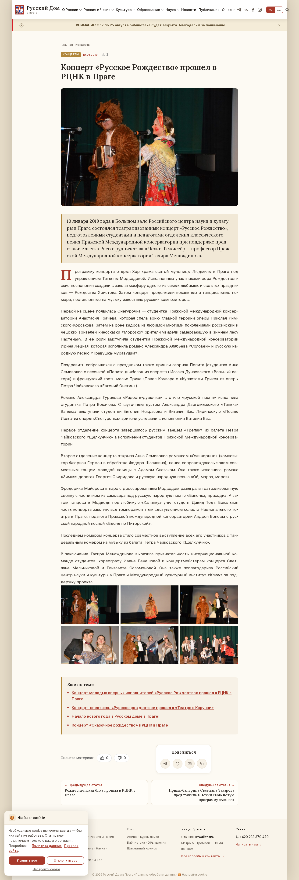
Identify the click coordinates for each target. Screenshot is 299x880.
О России (70, 10)
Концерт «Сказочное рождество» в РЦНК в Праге (120, 725)
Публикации (209, 10)
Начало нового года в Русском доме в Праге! (115, 716)
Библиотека (136, 842)
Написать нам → (248, 844)
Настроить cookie (46, 869)
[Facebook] (253, 9)
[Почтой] (190, 764)
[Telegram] (239, 9)
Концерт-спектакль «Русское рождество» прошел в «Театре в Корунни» (143, 707)
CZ (279, 9)
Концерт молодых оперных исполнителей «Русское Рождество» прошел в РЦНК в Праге (151, 695)
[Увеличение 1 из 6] (112, 591)
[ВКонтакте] (246, 9)
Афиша (132, 836)
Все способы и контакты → (202, 856)
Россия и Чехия (97, 10)
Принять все (27, 860)
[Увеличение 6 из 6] (232, 632)
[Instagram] (259, 9)
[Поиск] (287, 9)
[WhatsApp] (177, 764)
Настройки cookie (192, 874)
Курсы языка (149, 836)
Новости (188, 10)
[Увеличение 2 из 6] (172, 591)
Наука (170, 10)
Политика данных (47, 846)
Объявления (157, 842)
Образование (148, 10)
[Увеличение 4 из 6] (112, 632)
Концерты (82, 44)
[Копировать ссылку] (202, 764)
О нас (227, 10)
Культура (124, 10)
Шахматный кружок (142, 848)
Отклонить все (65, 860)
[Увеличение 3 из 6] (232, 591)
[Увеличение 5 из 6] (172, 632)
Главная (67, 44)
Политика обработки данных (155, 874)
